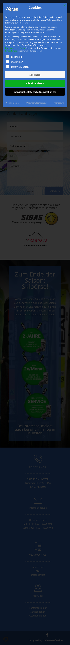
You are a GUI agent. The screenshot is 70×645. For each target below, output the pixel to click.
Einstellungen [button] (11, 50)
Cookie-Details (12, 102)
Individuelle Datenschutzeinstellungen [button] (35, 91)
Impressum (59, 102)
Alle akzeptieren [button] (35, 83)
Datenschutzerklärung (15, 48)
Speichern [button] (35, 74)
